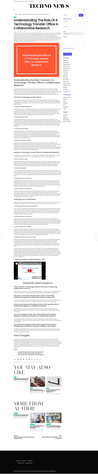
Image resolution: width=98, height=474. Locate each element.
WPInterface (53, 471)
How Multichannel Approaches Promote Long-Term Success (21, 415)
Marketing (32, 424)
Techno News (49, 6)
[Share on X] (21, 359)
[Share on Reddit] (32, 359)
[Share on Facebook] (18, 359)
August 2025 (66, 70)
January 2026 (66, 62)
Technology (65, 106)
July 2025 (65, 72)
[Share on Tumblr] (34, 359)
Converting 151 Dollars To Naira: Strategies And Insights (29, 353)
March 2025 (65, 79)
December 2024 (66, 83)
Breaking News (66, 97)
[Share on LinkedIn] (24, 359)
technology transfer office (32, 362)
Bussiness (16, 413)
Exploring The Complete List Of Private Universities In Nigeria (31, 351)
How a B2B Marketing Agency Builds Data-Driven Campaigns (37, 427)
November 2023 (66, 91)
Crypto (64, 101)
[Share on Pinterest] (29, 359)
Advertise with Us (67, 121)
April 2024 (65, 89)
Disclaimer (65, 118)
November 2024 (66, 85)
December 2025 (66, 64)
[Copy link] (40, 359)
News (15, 17)
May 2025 (65, 75)
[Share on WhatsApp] (26, 359)
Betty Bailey (22, 31)
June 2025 (65, 74)
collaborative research (19, 362)
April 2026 (65, 60)
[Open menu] (14, 10)
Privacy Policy (66, 119)
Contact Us (65, 114)
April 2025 (65, 77)
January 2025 (66, 81)
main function (25, 362)
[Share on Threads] (37, 359)
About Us (65, 116)
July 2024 (65, 87)
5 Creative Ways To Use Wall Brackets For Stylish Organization (31, 354)
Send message (67, 54)
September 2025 (66, 68)
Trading (64, 108)
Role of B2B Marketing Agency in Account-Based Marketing (53, 426)
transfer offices (39, 362)
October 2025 (66, 66)
